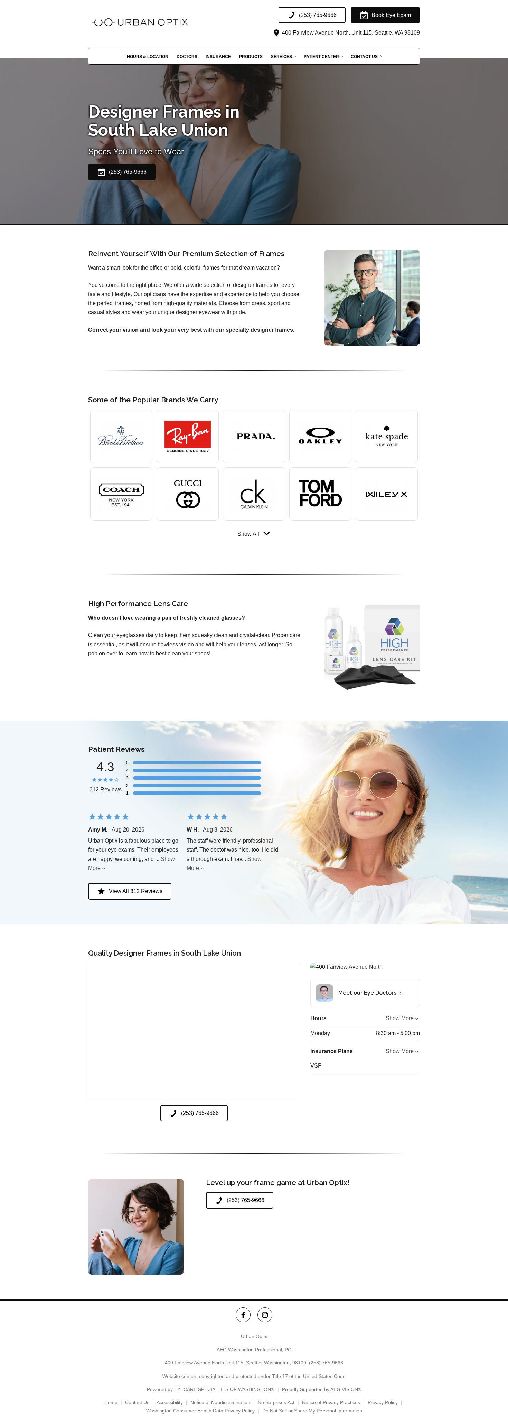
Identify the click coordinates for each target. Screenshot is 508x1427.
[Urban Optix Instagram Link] (264, 1314)
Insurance (218, 56)
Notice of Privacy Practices (331, 1402)
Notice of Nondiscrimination (220, 1402)
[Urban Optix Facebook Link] (243, 1314)
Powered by (210, 1389)
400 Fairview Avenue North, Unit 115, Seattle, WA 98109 (350, 33)
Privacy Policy (383, 1402)
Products (251, 56)
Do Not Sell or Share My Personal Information (312, 1411)
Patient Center (321, 56)
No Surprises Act (276, 1402)
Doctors (187, 56)
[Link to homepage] (157, 22)
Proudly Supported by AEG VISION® (321, 1389)
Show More (400, 1018)
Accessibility (170, 1402)
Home (110, 1402)
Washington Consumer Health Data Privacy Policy (200, 1411)
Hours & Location (147, 56)
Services (281, 56)
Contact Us (364, 56)
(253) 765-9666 (326, 1362)
